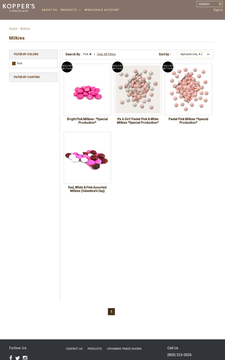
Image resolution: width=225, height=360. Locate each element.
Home (13, 28)
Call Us (172, 348)
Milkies (25, 28)
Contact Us (74, 348)
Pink (19, 63)
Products (68, 10)
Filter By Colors (26, 54)
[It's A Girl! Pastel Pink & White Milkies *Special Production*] (137, 89)
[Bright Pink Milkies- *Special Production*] (87, 89)
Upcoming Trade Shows (124, 348)
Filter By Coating (27, 77)
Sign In (218, 10)
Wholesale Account (101, 10)
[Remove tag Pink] (90, 54)
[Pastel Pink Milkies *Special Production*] (188, 89)
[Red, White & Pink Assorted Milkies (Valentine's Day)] (87, 157)
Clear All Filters (106, 54)
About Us (49, 10)
